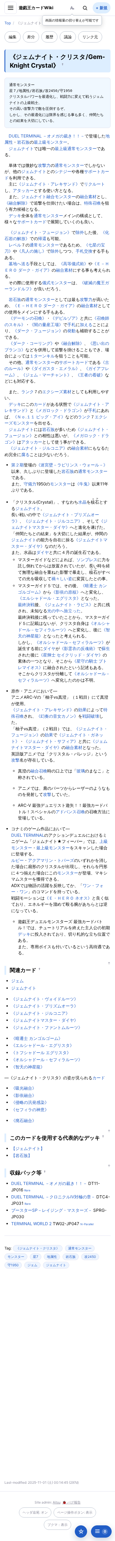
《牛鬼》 (83, 484)
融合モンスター (61, 196)
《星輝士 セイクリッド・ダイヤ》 (71, 655)
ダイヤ (42, 552)
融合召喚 (38, 771)
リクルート (94, 184)
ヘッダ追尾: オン (35, 1512)
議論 (68, 36)
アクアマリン (40, 860)
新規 (103, 7)
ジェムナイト (21, 148)
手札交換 (84, 251)
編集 (12, 36)
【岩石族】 (21, 1155)
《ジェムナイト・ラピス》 (68, 604)
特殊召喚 (92, 203)
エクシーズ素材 (56, 391)
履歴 (49, 36)
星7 (35, 1257)
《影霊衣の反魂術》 (78, 648)
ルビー (17, 860)
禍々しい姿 (61, 578)
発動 (71, 330)
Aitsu (57, 1502)
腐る (25, 454)
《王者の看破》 (90, 375)
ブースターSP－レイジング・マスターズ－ (51, 1210)
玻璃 (80, 771)
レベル (15, 245)
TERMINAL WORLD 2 (31, 1223)
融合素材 (88, 196)
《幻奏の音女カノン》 (57, 716)
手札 (71, 324)
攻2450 (90, 1257)
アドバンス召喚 (70, 811)
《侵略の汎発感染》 (30, 1102)
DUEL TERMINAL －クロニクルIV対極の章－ (53, 1196)
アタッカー (23, 190)
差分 (31, 36)
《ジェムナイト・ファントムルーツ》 (46, 1027)
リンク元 (90, 36)
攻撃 (15, 760)
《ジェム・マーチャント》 (46, 375)
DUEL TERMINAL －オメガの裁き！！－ (47, 136)
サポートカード (31, 221)
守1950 (13, 1265)
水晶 (82, 502)
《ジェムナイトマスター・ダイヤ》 (44, 1020)
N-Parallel (87, 1224)
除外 (80, 232)
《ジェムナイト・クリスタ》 (37, 1248)
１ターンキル (42, 356)
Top (7, 23)
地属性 (52, 1257)
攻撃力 (44, 165)
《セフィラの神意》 (30, 1109)
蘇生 (106, 648)
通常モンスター (82, 148)
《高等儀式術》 (73, 263)
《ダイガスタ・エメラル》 (55, 368)
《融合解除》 (17, 203)
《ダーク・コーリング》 (32, 343)
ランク (27, 391)
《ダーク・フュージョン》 (38, 330)
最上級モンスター (50, 142)
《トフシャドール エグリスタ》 (41, 1052)
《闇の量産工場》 (46, 324)
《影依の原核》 (66, 592)
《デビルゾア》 (65, 318)
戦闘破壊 (90, 716)
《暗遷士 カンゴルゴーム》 (37, 1038)
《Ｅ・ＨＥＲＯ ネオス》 (68, 898)
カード (40, 404)
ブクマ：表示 (57, 1525)
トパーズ (65, 860)
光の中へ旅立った (64, 610)
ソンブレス (86, 559)
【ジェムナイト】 (28, 1148)
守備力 (30, 484)
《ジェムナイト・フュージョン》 (40, 232)
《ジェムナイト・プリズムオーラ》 (44, 1006)
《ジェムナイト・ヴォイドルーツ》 (44, 999)
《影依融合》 (23, 1095)
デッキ (15, 215)
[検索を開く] (85, 7)
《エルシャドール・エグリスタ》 (49, 598)
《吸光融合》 (23, 1088)
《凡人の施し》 (31, 251)
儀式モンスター (56, 282)
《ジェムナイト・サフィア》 (51, 741)
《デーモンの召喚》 (27, 318)
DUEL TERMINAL (27, 835)
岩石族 (23, 142)
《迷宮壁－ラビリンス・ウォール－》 (71, 465)
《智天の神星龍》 (28, 1067)
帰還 (42, 238)
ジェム (17, 980)
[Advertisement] (57, 1327)
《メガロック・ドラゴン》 (59, 410)
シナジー (63, 171)
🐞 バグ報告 (71, 1502)
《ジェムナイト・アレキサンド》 (48, 184)
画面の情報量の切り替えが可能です (72, 20)
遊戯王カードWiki (36, 7)
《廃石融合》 (23, 1120)
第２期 (17, 465)
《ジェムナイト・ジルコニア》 (38, 448)
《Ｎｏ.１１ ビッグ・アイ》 (39, 416)
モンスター (60, 484)
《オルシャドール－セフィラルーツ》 (70, 642)
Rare (27, 1190)
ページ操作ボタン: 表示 (74, 1512)
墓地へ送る (19, 263)
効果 (82, 709)
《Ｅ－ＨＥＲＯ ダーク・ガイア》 (45, 305)
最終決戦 (26, 604)
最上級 (61, 148)
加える (86, 324)
